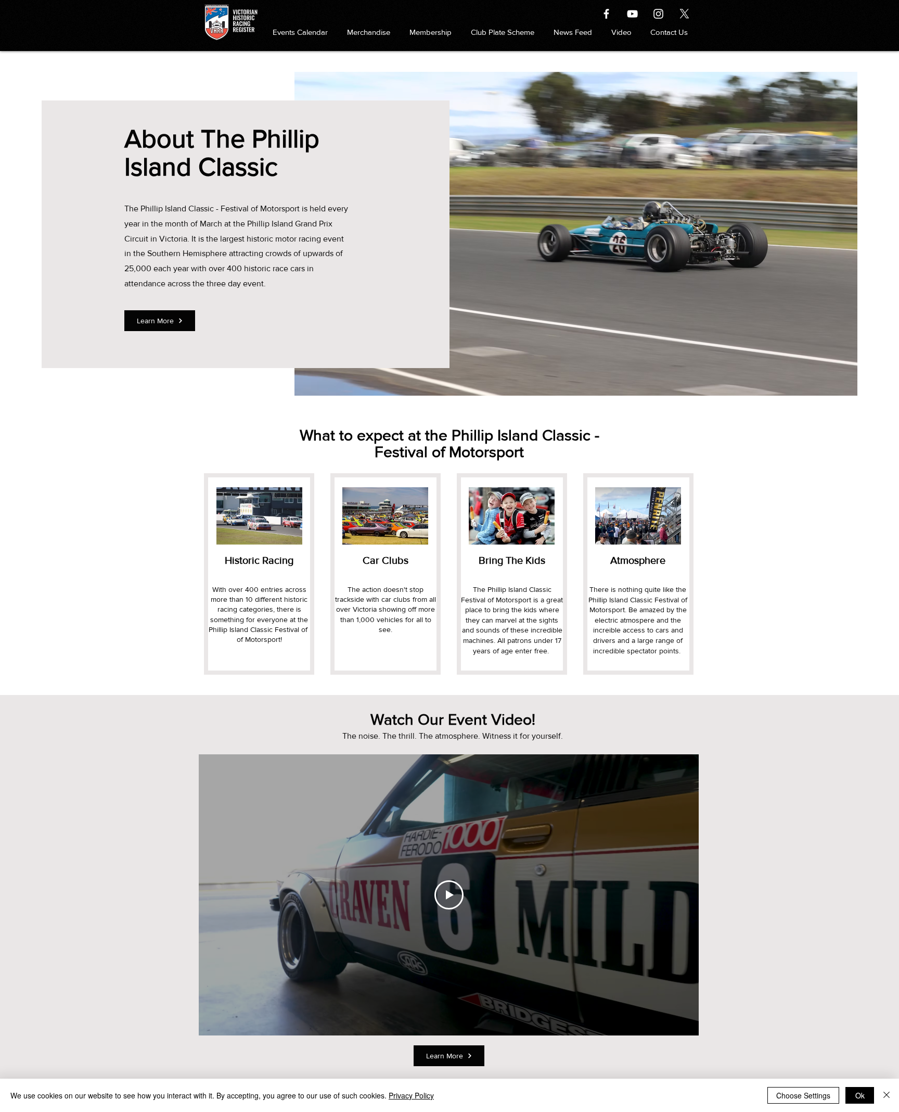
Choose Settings (803, 1095)
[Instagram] (658, 13)
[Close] (886, 1095)
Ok (860, 1095)
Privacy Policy (411, 1095)
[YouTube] (632, 13)
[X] (684, 13)
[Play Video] (449, 894)
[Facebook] (606, 13)
